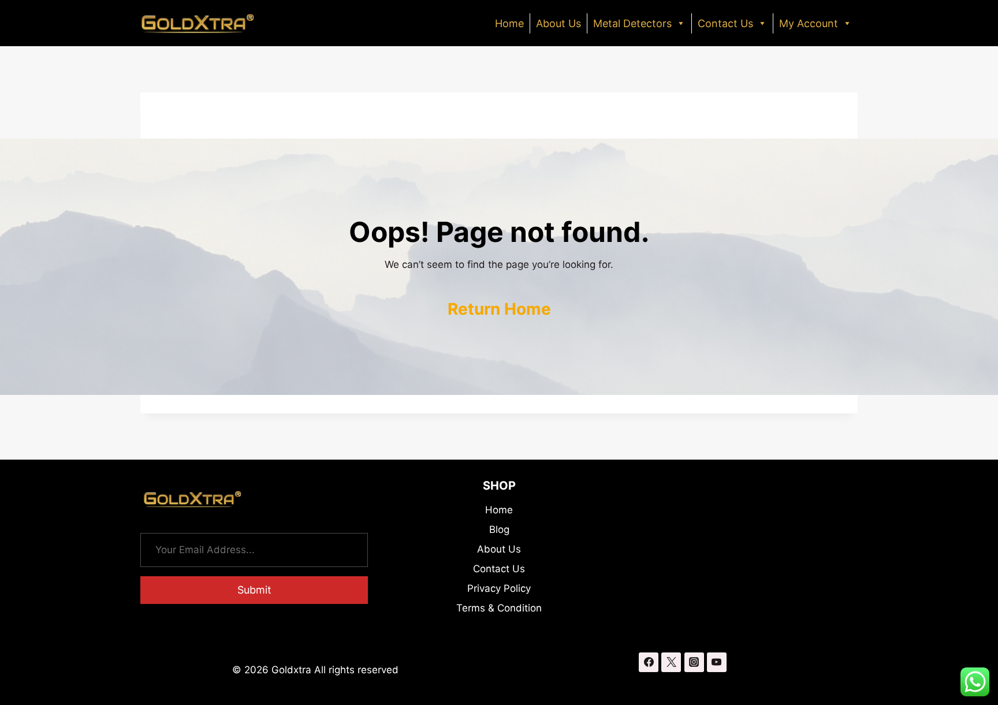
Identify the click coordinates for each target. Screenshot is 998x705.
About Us (558, 23)
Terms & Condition (499, 608)
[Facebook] (648, 662)
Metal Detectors (632, 23)
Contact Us (725, 23)
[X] (671, 662)
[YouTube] (717, 662)
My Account (808, 23)
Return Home (499, 309)
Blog (499, 529)
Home (509, 23)
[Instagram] (694, 662)
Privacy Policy (499, 588)
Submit (254, 590)
